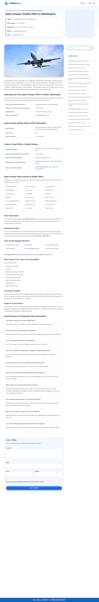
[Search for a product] (94, 3)
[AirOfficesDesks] (12, 3)
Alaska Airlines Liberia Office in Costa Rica (78, 71)
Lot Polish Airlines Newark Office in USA (78, 116)
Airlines (83, 3)
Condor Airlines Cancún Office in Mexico (78, 112)
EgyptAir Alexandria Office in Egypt (76, 100)
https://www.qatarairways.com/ (43, 157)
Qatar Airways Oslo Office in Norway (77, 86)
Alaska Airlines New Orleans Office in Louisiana (79, 126)
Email (8, 471)
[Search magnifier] (91, 48)
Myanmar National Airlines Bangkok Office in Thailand (79, 79)
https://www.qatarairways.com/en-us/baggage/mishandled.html (35, 254)
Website (37, 471)
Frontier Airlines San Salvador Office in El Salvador (78, 104)
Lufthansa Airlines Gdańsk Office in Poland (78, 61)
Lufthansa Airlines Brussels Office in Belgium (79, 64)
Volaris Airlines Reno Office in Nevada (77, 90)
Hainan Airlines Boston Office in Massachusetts (79, 83)
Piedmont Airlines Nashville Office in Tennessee (79, 97)
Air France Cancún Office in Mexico (77, 122)
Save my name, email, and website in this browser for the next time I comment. (25, 481)
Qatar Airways (17, 10)
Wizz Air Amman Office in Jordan (76, 67)
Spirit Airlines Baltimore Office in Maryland (78, 74)
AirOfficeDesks (9, 10)
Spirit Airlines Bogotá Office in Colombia (78, 109)
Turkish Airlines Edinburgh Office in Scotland (79, 119)
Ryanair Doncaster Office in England (77, 93)
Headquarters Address (11, 149)
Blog (90, 3)
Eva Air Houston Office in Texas (76, 129)
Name (8, 462)
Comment (8, 448)
